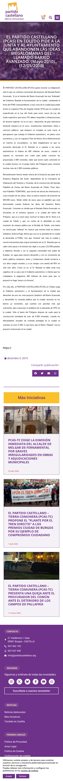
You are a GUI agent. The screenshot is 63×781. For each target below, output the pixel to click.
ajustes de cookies (29, 770)
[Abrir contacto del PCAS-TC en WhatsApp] (52, 681)
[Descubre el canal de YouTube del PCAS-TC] (43, 681)
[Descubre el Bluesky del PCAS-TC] (27, 681)
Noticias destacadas (14, 712)
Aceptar (9, 776)
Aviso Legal (10, 746)
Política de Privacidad (15, 741)
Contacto (12, 631)
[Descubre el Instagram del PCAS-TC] (11, 681)
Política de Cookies (14, 751)
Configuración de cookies (17, 755)
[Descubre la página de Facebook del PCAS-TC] (35, 681)
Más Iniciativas (31, 397)
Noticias (12, 705)
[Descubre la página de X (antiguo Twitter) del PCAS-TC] (19, 681)
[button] (57, 17)
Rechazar (22, 776)
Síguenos (12, 668)
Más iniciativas (12, 716)
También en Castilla (14, 721)
